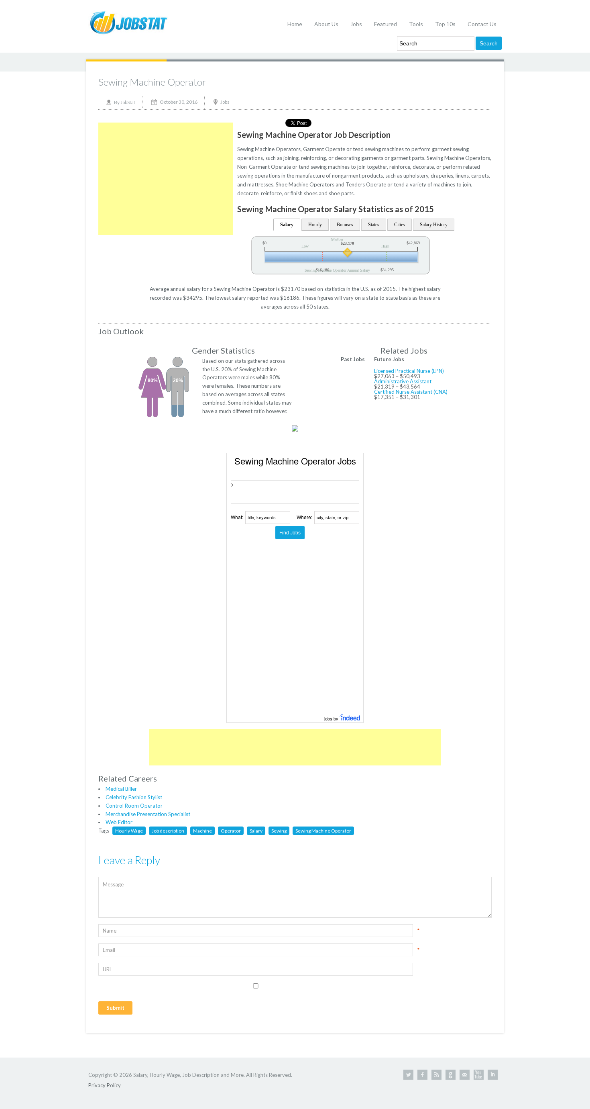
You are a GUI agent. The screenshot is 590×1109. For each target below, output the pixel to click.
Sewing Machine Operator (152, 82)
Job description (168, 831)
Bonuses (345, 224)
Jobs (356, 23)
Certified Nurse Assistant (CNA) (411, 392)
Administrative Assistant (402, 381)
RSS (436, 1075)
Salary (286, 224)
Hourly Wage (129, 831)
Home (294, 23)
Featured (385, 23)
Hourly (315, 224)
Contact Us (482, 23)
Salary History (434, 224)
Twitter (408, 1075)
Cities (399, 224)
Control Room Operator (134, 805)
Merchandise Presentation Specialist (148, 814)
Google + (451, 1075)
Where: (304, 517)
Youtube (479, 1075)
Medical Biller (121, 789)
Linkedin (493, 1075)
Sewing (279, 831)
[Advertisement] (165, 179)
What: (237, 517)
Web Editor (119, 822)
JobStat (127, 102)
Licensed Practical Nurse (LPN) (409, 371)
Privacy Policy (104, 1085)
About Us (326, 23)
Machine (202, 831)
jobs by (332, 718)
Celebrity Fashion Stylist (134, 797)
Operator (231, 831)
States (373, 224)
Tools (416, 23)
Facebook (422, 1075)
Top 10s (445, 23)
